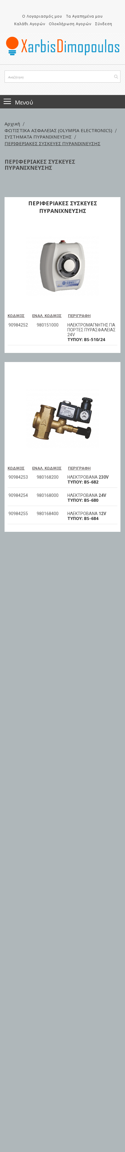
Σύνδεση (103, 23)
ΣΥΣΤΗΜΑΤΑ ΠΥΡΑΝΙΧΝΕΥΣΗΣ (39, 137)
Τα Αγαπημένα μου (84, 16)
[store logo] (62, 45)
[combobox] (62, 76)
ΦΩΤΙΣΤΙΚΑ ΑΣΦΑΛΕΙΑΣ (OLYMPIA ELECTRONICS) (59, 130)
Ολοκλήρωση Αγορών (70, 23)
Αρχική (13, 124)
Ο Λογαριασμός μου (42, 16)
